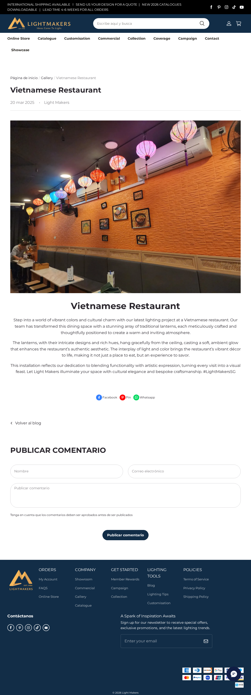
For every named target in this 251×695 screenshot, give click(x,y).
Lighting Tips (157, 594)
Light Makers (130, 692)
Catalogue (47, 38)
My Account (48, 579)
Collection (137, 38)
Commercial (109, 38)
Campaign (187, 38)
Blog (151, 585)
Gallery (47, 78)
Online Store (18, 38)
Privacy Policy (194, 588)
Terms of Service (196, 579)
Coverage (161, 38)
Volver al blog (28, 423)
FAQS (43, 588)
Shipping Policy (196, 597)
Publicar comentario (125, 535)
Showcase (20, 50)
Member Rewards (125, 579)
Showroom (83, 579)
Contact (212, 38)
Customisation (77, 38)
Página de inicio (24, 78)
